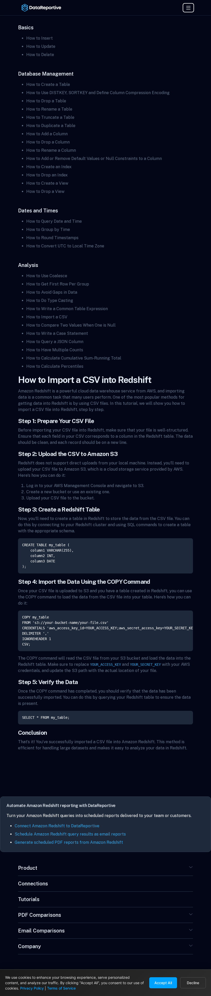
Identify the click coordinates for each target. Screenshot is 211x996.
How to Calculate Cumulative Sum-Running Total (73, 358)
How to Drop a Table (46, 100)
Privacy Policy (32, 988)
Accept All (163, 983)
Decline (193, 983)
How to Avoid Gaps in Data (51, 292)
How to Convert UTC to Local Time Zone (65, 246)
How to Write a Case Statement (57, 333)
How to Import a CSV (46, 317)
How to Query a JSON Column (54, 341)
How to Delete (40, 54)
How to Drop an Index (47, 175)
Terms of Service (61, 988)
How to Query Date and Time (54, 221)
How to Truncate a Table (50, 117)
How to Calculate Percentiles (54, 366)
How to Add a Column (47, 133)
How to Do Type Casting (49, 300)
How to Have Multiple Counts (54, 349)
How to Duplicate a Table (50, 125)
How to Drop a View (45, 191)
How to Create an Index (49, 166)
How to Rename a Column (51, 150)
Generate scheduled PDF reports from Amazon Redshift (69, 842)
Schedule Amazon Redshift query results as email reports (70, 834)
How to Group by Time (48, 229)
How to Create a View (47, 183)
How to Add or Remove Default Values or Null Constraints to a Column (94, 158)
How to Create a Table (48, 84)
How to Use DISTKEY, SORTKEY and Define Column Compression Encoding (98, 92)
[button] (191, 869)
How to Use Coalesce (46, 275)
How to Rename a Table (49, 109)
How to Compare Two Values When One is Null (71, 325)
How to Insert (39, 38)
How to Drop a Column (48, 142)
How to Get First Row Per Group (57, 284)
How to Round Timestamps (52, 237)
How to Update (40, 46)
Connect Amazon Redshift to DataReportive (57, 825)
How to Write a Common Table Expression (67, 308)
